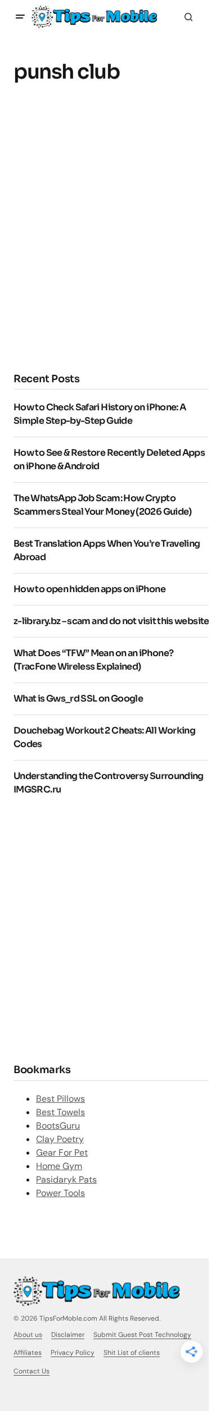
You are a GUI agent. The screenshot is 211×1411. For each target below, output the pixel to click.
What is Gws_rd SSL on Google (78, 698)
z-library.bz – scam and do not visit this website (111, 621)
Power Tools (60, 1193)
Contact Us (32, 1371)
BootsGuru (58, 1125)
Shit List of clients (132, 1352)
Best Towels (60, 1112)
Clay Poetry (60, 1139)
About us (28, 1334)
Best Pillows (60, 1099)
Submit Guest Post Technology (142, 1334)
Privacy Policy (73, 1352)
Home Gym (59, 1166)
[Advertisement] (105, 237)
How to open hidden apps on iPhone (89, 589)
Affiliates (28, 1352)
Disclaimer (67, 1334)
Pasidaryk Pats (66, 1179)
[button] (20, 17)
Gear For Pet (62, 1152)
